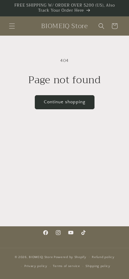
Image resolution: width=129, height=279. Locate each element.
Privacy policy (35, 266)
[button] (12, 26)
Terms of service (66, 266)
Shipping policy (98, 266)
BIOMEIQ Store (41, 257)
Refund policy (103, 257)
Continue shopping (65, 101)
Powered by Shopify (70, 257)
